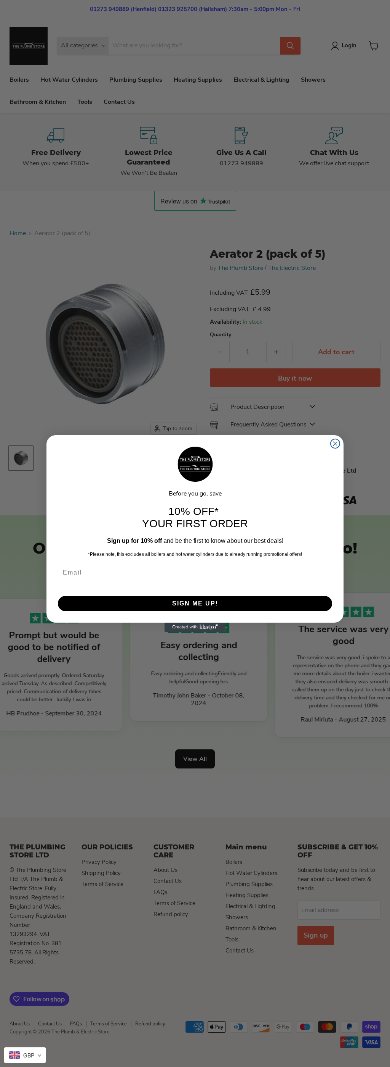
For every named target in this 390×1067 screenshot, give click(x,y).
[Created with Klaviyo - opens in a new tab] (195, 627)
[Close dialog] (335, 443)
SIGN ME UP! (195, 603)
